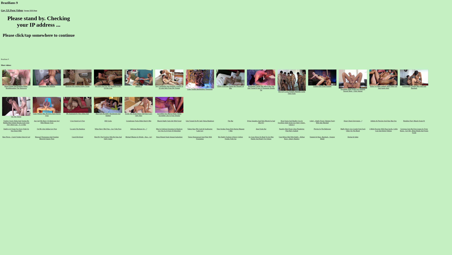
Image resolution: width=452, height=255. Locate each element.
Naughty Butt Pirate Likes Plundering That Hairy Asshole (291, 130)
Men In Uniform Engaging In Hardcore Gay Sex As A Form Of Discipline (169, 130)
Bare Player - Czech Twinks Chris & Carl (16, 137)
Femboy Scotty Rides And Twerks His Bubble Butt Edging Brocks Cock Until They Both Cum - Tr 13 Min (16, 123)
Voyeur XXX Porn (30, 11)
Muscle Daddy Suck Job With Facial (169, 121)
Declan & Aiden (353, 137)
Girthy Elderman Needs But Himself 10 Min (230, 87)
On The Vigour (16, 117)
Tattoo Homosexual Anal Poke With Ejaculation (200, 138)
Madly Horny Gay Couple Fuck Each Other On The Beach (353, 130)
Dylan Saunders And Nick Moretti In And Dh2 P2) (261, 122)
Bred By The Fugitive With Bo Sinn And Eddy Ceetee (108, 138)
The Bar (230, 121)
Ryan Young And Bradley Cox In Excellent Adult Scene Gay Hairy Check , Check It (292, 123)
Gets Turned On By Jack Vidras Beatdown (200, 121)
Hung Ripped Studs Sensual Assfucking (169, 137)
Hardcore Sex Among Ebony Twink (77, 86)
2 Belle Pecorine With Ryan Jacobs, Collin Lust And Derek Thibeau (383, 130)
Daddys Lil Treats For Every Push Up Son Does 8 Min (16, 130)
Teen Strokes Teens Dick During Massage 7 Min (230, 130)
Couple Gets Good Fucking (322, 86)
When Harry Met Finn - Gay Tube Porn (108, 129)
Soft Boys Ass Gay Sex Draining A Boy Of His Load (108, 87)
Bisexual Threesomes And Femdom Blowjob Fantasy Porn (47, 138)
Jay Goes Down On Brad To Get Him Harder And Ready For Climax (261, 138)
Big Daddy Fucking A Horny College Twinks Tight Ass (230, 138)
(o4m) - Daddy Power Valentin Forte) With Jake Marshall (322, 122)
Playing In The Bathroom (322, 129)
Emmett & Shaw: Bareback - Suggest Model (322, 138)
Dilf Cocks (108, 121)
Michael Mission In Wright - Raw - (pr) (138, 137)
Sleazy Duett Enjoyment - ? (353, 121)
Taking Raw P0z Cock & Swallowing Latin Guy (199, 130)
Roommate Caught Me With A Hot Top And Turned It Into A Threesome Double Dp (261, 88)
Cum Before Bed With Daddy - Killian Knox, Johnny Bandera (292, 138)
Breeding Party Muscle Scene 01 (414, 121)
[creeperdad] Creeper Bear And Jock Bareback (414, 87)
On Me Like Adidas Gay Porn (47, 129)
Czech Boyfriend (77, 137)
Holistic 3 (138, 86)
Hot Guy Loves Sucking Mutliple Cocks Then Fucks (291, 92)
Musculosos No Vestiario (47, 86)
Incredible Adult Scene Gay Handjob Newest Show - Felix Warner (353, 90)
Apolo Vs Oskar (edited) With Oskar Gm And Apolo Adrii (383, 87)
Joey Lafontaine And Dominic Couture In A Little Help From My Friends (169, 87)
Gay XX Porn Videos (12, 10)
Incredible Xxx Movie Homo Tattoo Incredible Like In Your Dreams (169, 115)
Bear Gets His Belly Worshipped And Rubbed (108, 115)
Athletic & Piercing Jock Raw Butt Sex (383, 121)
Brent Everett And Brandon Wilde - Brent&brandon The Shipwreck (16, 87)
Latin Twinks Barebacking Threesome (200, 89)
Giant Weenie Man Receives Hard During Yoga (47, 115)
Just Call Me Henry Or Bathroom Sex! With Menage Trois (47, 122)
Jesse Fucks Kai (261, 129)
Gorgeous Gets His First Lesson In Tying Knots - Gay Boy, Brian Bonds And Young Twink (414, 131)
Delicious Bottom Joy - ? (138, 129)
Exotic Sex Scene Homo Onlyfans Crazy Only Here (138, 115)
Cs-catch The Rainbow (77, 129)
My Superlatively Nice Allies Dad (77, 114)
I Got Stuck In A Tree (77, 121)
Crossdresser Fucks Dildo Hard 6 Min (138, 121)
